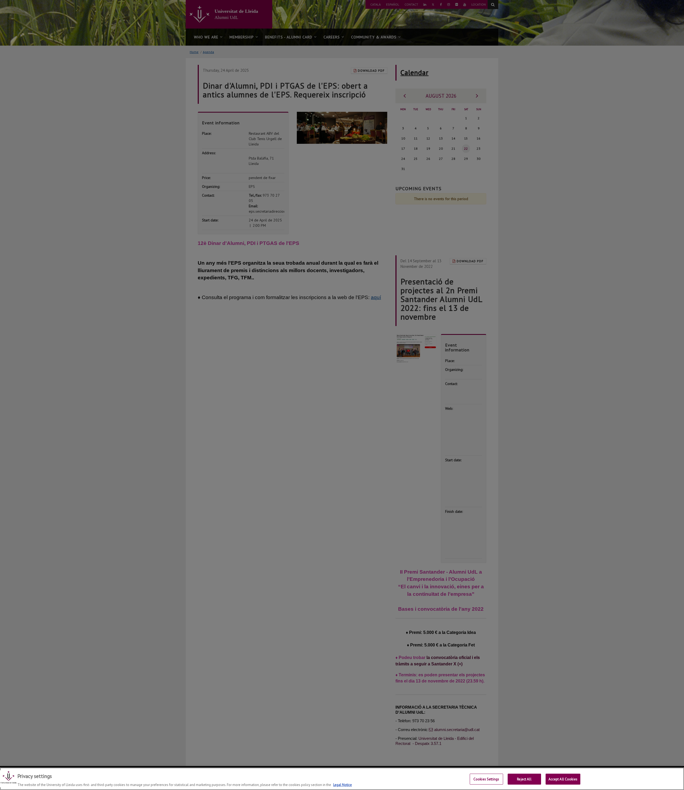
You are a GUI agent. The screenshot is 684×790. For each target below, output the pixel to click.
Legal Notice (342, 784)
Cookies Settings (486, 779)
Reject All (524, 779)
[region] (342, 779)
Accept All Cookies (563, 779)
